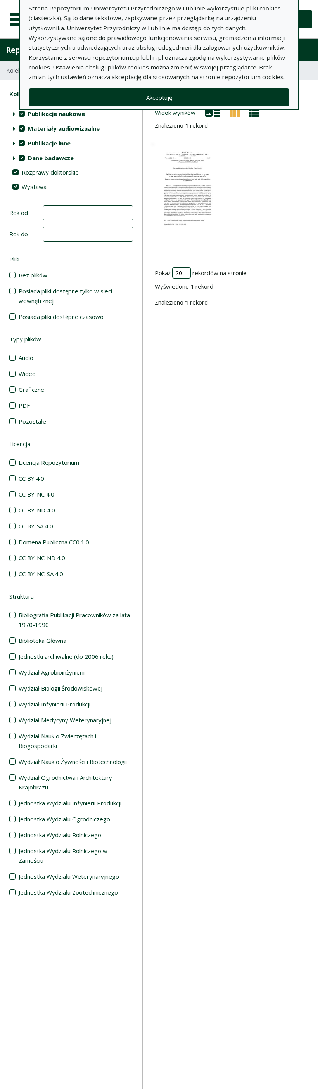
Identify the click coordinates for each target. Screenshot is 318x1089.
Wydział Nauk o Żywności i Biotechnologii (73, 761)
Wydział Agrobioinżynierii (52, 672)
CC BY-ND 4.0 (37, 510)
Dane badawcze (51, 158)
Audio (26, 358)
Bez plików (33, 275)
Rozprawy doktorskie (50, 172)
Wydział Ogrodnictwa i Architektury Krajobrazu (65, 782)
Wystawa (34, 186)
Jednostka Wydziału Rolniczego (60, 835)
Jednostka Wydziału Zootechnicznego (68, 892)
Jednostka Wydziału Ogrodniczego (64, 819)
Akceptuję (159, 97)
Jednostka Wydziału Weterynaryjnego (69, 876)
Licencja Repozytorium (49, 462)
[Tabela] (254, 112)
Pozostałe (32, 421)
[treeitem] (71, 113)
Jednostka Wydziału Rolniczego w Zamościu (63, 855)
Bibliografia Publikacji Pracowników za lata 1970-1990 (74, 619)
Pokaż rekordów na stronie (201, 273)
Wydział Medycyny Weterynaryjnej (65, 720)
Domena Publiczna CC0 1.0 (54, 542)
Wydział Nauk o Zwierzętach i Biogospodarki (57, 741)
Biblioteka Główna (42, 640)
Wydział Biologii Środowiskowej (60, 688)
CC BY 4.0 (31, 478)
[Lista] (212, 112)
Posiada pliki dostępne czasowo (61, 316)
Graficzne (31, 389)
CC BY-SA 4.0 (36, 526)
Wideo (27, 373)
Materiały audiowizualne (64, 128)
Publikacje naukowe (56, 114)
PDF (24, 405)
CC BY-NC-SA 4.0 (41, 574)
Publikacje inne (49, 143)
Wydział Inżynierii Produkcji (54, 704)
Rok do (18, 234)
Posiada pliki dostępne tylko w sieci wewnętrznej (65, 296)
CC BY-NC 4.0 (36, 494)
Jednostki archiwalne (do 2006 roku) (66, 656)
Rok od (18, 212)
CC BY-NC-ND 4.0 (42, 558)
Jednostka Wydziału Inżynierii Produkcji (70, 803)
